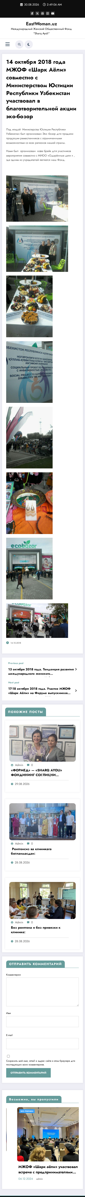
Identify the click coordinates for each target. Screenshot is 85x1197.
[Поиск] (19, 44)
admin (19, 765)
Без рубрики (46, 1111)
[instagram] (48, 13)
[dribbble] (42, 13)
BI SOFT (35, 1187)
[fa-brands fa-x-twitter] (37, 13)
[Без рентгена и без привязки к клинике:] (42, 900)
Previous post (16, 663)
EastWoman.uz (41, 23)
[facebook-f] (32, 13)
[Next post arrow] (76, 690)
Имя (8, 1013)
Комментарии (13, 975)
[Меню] (7, 44)
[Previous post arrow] (76, 669)
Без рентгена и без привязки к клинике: (35, 929)
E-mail (9, 1035)
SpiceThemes (63, 1187)
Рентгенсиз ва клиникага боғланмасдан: (31, 851)
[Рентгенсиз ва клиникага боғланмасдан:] (42, 821)
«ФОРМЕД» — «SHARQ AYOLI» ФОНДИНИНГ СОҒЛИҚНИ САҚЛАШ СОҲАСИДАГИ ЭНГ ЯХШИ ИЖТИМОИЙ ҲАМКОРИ (37, 773)
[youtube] (53, 13)
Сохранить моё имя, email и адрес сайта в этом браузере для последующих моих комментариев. (40, 1062)
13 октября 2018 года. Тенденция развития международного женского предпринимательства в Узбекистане (41, 672)
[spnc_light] (29, 44)
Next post (13, 682)
